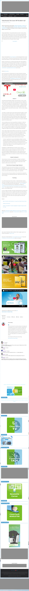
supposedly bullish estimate (9, 67)
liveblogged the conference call (15, 78)
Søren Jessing (6, 71)
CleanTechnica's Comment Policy (7, 311)
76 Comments (8, 22)
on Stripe (3, 26)
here (17, 310)
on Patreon (23, 25)
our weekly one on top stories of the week (8, 238)
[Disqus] (14, 350)
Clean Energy (5, 14)
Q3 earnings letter (13, 56)
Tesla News (22, 14)
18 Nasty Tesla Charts (6, 203)
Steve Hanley (5, 22)
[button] (7, 14)
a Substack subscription (17, 25)
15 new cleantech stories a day (17, 236)
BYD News (17, 14)
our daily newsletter (16, 211)
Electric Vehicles (11, 14)
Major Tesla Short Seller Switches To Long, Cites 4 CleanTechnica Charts (14, 201)
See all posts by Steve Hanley (12, 338)
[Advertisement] (15, 6)
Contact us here (11, 233)
